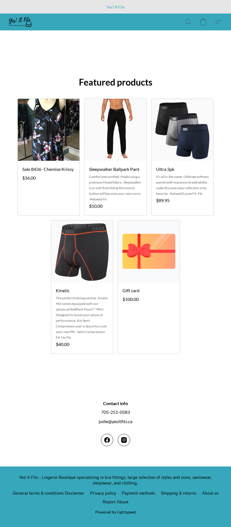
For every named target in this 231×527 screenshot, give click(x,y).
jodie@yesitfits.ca (115, 421)
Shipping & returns (178, 493)
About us (210, 493)
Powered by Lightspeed (115, 512)
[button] (20, 22)
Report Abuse (115, 502)
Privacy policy (103, 493)
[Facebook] (107, 440)
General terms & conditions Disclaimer (49, 493)
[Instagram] (124, 440)
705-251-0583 (115, 412)
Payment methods (138, 493)
